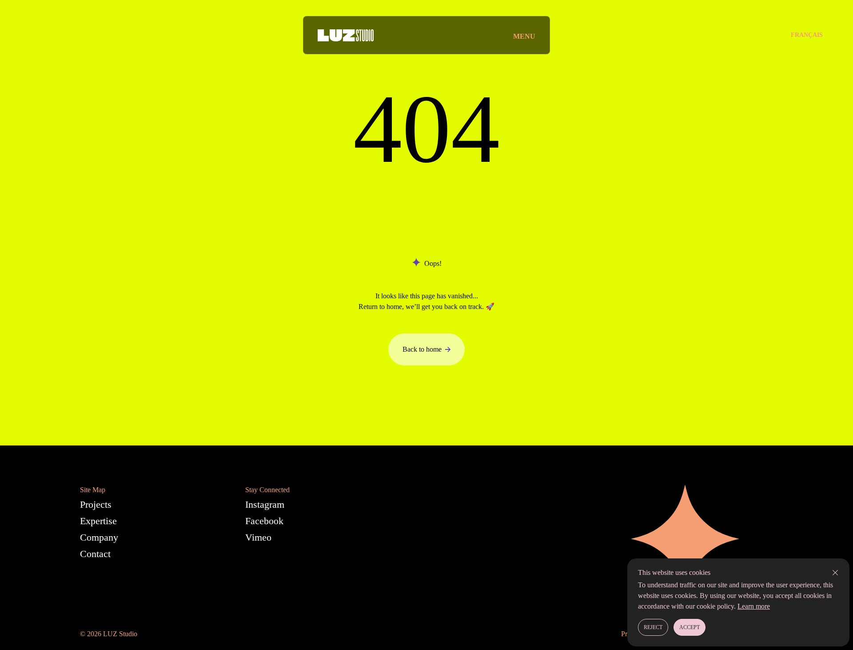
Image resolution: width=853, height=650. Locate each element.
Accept (689, 627)
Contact (95, 553)
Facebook (264, 520)
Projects (96, 504)
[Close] (835, 572)
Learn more (753, 606)
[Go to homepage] (346, 35)
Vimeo (258, 537)
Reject (653, 627)
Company (99, 537)
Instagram (264, 504)
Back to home (422, 349)
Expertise (98, 520)
